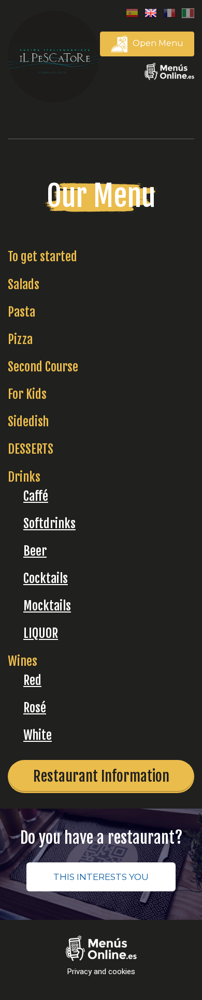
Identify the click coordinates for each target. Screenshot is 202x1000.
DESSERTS (30, 449)
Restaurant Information (101, 776)
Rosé (34, 707)
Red (32, 680)
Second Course (43, 367)
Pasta (21, 312)
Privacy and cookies (101, 971)
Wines (22, 661)
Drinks (24, 477)
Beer (35, 551)
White (37, 735)
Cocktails (45, 578)
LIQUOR (40, 633)
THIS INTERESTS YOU (101, 877)
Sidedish (28, 421)
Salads (23, 284)
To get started (42, 256)
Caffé (35, 496)
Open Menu (157, 43)
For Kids (27, 394)
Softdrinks (49, 523)
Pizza (20, 339)
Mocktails (47, 606)
